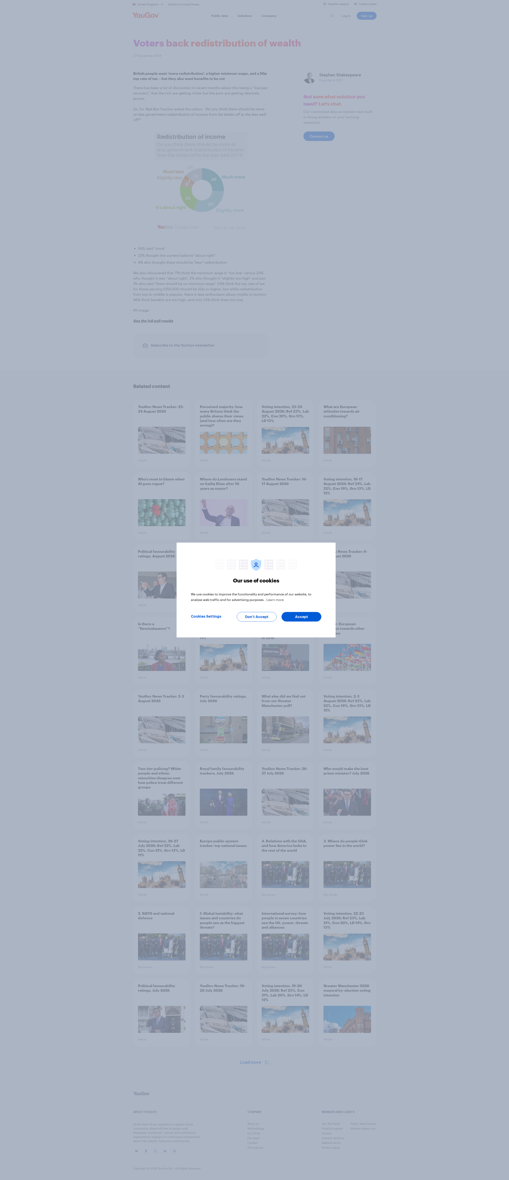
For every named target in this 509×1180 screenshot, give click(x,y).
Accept (301, 617)
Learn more (275, 600)
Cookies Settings (206, 616)
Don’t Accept (256, 617)
